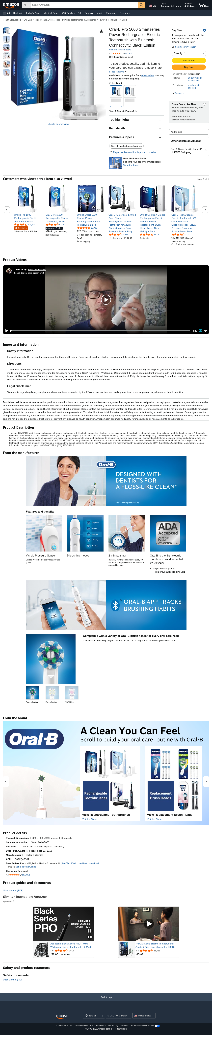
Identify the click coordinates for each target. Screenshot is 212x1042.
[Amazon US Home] (62, 1016)
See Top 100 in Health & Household (80, 863)
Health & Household (12, 20)
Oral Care (28, 20)
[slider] (100, 330)
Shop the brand (131, 165)
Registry (89, 13)
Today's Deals (33, 13)
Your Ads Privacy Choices (142, 1026)
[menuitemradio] (200, 330)
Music (100, 13)
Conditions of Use (64, 1026)
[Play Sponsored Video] (149, 924)
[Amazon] (11, 5)
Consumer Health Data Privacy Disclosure (109, 1026)
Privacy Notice (81, 1026)
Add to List (176, 132)
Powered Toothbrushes (109, 20)
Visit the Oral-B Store (120, 49)
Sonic (124, 20)
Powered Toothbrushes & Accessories (79, 20)
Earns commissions (37, 269)
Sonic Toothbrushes (25, 866)
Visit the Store (89, 819)
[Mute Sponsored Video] (90, 937)
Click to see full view (58, 124)
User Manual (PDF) (13, 890)
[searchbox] (84, 5)
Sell (79, 13)
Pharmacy (111, 13)
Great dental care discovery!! (29, 272)
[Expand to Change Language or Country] (157, 6)
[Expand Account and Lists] (180, 6)
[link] (27, 218)
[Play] (5, 330)
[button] (6, 13)
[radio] (6, 31)
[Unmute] (206, 331)
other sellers (147, 75)
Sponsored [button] (7, 901)
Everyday (125, 13)
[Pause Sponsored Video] (90, 931)
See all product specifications (126, 146)
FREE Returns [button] (117, 71)
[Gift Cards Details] (74, 13)
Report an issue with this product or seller (135, 152)
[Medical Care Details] (59, 13)
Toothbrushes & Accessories (47, 20)
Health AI (18, 13)
